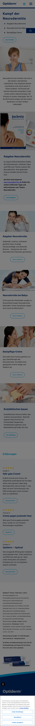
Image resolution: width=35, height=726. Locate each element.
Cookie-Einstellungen (17, 712)
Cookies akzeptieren (17, 722)
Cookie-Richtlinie (24, 708)
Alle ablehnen (17, 717)
